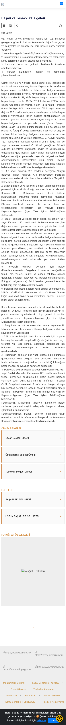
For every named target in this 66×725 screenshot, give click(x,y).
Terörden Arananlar (43, 689)
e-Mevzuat (11, 695)
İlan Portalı (30, 695)
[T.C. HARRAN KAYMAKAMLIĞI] (17, 4)
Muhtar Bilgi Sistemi (14, 683)
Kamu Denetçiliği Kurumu (45, 683)
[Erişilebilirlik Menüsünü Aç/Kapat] (59, 718)
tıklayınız (41, 720)
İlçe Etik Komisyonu (53, 702)
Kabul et (53, 720)
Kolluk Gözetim (52, 695)
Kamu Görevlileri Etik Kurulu (20, 702)
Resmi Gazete (18, 689)
